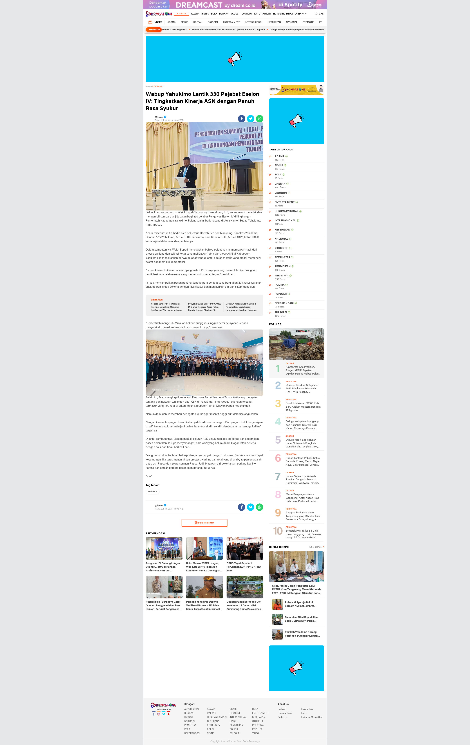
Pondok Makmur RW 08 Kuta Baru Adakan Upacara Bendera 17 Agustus (203, 30)
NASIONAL (291, 22)
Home (149, 87)
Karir (303, 713)
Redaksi (281, 709)
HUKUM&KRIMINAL (283, 14)
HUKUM (188, 717)
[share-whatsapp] (259, 118)
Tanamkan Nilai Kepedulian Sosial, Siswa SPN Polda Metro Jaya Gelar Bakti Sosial (302, 619)
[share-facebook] (241, 118)
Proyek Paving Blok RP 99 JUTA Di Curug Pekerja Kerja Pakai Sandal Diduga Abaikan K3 (204, 307)
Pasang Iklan (307, 709)
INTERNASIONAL (254, 22)
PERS (187, 729)
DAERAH (234, 14)
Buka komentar (206, 523)
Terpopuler (154, 30)
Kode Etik (282, 717)
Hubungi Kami (285, 713)
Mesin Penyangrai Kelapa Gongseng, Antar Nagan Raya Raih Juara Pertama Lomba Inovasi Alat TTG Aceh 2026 (302, 498)
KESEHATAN (274, 22)
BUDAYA (223, 14)
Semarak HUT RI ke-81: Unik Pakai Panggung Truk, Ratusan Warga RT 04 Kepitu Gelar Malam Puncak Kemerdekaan (303, 535)
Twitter (163, 719)
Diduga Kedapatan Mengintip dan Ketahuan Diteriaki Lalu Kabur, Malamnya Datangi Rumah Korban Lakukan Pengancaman (307, 30)
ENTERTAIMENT (262, 14)
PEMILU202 (190, 725)
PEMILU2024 (282, 257)
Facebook (154, 719)
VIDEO (255, 733)
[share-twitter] (250, 118)
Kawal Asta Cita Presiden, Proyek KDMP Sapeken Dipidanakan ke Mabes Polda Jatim (302, 371)
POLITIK (279, 285)
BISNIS (205, 14)
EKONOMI (247, 14)
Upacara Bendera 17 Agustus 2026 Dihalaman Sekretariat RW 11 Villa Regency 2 (302, 388)
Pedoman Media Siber (311, 717)
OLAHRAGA (213, 721)
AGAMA (195, 14)
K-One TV (181, 14)
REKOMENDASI (284, 303)
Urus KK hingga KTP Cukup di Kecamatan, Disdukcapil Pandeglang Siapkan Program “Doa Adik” (241, 307)
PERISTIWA (281, 275)
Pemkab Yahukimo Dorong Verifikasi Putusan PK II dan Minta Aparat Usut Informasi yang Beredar (302, 634)
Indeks (158, 22)
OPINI (233, 721)
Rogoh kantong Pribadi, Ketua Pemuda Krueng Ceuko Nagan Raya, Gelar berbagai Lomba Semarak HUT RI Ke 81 (303, 462)
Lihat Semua (315, 547)
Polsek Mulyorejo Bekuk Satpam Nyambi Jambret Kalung (299, 604)
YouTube (168, 719)
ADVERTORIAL (191, 709)
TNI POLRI (281, 312)
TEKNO (210, 733)
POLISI (210, 729)
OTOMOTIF (308, 22)
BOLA (214, 14)
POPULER (281, 294)
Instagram (158, 719)
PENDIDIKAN (283, 266)
